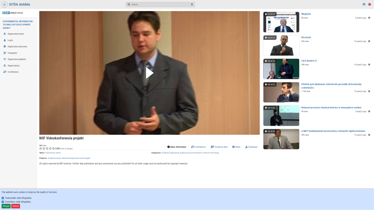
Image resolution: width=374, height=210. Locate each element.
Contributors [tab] (200, 147)
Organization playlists (16, 59)
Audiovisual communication (191, 153)
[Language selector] (369, 4)
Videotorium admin (53, 153)
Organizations (13, 65)
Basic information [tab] (178, 147)
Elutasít (16, 206)
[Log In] (364, 4)
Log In (10, 40)
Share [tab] (237, 147)
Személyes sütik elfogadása (18, 201)
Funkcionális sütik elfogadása (18, 198)
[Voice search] (192, 4)
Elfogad (6, 206)
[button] (149, 73)
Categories (12, 53)
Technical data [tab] (220, 147)
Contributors (13, 72)
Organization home (15, 34)
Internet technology (211, 153)
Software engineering (170, 153)
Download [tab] (252, 147)
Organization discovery (17, 46)
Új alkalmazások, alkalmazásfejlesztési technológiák (69, 158)
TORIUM (16, 13)
